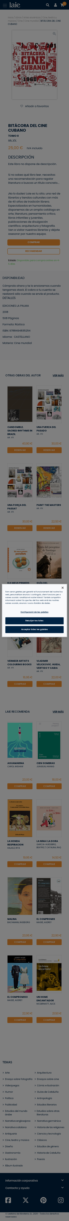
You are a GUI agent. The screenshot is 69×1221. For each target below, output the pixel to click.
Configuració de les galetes (34, 612)
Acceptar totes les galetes (34, 629)
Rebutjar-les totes (34, 621)
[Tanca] (62, 587)
